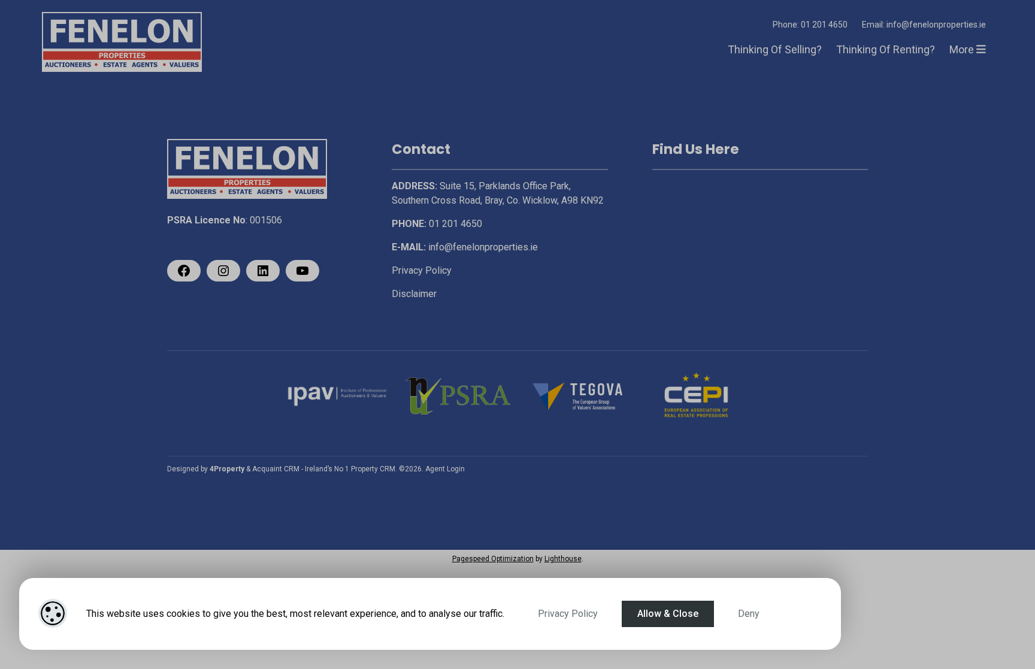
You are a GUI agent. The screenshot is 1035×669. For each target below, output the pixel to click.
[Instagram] (223, 270)
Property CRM (373, 469)
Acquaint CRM (275, 469)
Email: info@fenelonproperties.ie (924, 24)
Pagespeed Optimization (493, 559)
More (962, 49)
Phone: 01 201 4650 (810, 24)
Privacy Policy (568, 613)
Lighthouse (563, 559)
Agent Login (445, 469)
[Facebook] (184, 270)
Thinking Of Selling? (775, 49)
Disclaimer (414, 293)
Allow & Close (667, 613)
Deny (748, 613)
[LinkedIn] (263, 270)
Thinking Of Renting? (885, 49)
